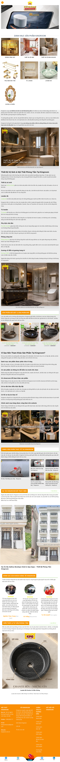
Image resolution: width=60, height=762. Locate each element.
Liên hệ (18, 726)
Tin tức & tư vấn (20, 729)
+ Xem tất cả (54, 491)
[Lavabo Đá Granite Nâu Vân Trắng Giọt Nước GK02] (10, 332)
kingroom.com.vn (5, 731)
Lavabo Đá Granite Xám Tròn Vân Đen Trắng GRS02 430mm (50, 343)
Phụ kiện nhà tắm (5, 226)
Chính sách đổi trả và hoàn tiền (40, 739)
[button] (2, 2)
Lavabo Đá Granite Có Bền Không (30, 690)
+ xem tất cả (53, 623)
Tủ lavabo (3, 212)
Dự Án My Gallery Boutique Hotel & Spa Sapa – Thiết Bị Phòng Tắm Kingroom (26, 568)
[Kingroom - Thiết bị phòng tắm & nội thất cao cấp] (30, 2)
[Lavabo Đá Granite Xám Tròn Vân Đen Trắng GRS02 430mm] (50, 332)
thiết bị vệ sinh (10, 185)
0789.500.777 (9, 719)
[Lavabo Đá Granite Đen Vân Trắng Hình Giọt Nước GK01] (30, 332)
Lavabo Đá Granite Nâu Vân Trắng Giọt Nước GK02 (10, 343)
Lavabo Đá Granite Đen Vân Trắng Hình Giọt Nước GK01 (30, 343)
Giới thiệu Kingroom (21, 723)
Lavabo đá (4, 198)
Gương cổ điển (5, 253)
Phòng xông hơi (5, 239)
